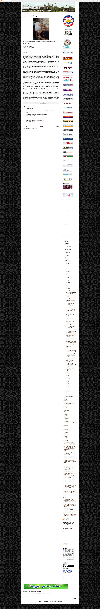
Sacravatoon (66, 425)
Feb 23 (67, 271)
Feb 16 (67, 282)
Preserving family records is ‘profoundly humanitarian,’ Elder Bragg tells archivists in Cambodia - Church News (70, 444)
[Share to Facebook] (44, 103)
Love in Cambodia (69, 338)
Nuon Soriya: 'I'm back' (70, 339)
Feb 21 (67, 274)
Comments (66, 578)
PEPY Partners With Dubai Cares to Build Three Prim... (70, 369)
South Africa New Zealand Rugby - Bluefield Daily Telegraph (70, 471)
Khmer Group (66, 414)
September (67, 250)
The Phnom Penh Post (68, 430)
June (66, 255)
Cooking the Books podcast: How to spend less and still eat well (70, 486)
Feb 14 (67, 285)
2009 (65, 244)
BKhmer (65, 399)
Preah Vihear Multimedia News (69, 422)
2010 (65, 243)
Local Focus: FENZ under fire (69, 487)
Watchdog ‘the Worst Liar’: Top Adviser (70, 359)
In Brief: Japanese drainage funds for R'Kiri (71, 332)
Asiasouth (65, 397)
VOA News (66, 433)
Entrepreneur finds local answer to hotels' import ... (71, 324)
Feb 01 (67, 388)
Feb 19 (67, 277)
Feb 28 (67, 263)
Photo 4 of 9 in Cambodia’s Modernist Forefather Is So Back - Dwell (70, 461)
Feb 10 (67, 373)
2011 (65, 241)
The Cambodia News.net (68, 428)
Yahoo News (66, 437)
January (66, 390)
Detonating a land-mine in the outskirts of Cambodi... (71, 290)
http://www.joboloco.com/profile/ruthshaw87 (37, 120)
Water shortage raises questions (70, 322)
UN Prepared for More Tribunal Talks (70, 361)
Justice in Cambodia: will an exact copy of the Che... (71, 296)
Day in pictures (68, 346)
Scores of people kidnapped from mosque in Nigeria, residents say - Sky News (70, 505)
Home (41, 126)
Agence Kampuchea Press (68, 396)
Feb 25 (67, 268)
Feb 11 (67, 372)
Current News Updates (68, 406)
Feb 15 (67, 283)
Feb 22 (67, 272)
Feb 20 (67, 276)
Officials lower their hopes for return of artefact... (71, 312)
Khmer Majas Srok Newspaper (69, 417)
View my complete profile (67, 528)
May (66, 257)
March (66, 260)
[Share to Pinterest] (45, 103)
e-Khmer (65, 407)
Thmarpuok (66, 432)
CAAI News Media (67, 519)
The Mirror (66, 429)
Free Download (66, 408)
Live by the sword (69, 317)
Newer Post (26, 126)
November (67, 247)
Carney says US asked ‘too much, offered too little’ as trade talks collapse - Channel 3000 (70, 508)
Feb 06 (67, 380)
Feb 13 (67, 287)
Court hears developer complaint (70, 304)
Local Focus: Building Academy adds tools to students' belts (69, 492)
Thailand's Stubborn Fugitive (71, 353)
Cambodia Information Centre (69, 403)
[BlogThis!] (41, 103)
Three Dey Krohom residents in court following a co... (71, 293)
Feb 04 (67, 383)
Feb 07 (67, 378)
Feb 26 (67, 266)
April (66, 258)
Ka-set (65, 411)
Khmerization (66, 419)
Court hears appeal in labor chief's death (71, 298)
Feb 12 (67, 288)
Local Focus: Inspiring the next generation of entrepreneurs (69, 494)
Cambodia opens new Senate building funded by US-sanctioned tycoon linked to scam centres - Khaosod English (70, 453)
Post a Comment (28, 124)
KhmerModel (66, 421)
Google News (66, 410)
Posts (65, 576)
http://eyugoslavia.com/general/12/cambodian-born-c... (71, 342)
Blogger (60, 601)
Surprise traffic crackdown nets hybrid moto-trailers (71, 310)
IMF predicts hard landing (70, 300)
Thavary (65, 426)
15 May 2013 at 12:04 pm (30, 121)
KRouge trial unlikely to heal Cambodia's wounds (71, 344)
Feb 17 (67, 280)
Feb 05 (67, 381)
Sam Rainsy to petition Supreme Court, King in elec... (70, 306)
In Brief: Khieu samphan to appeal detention (70, 327)
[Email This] (40, 103)
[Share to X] (43, 103)
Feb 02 (67, 386)
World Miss (66, 436)
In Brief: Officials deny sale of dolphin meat (71, 329)
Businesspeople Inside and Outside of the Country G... (71, 351)
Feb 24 (67, 269)
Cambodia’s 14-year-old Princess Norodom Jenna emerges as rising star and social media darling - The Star (70, 457)
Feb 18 (67, 279)
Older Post (57, 126)
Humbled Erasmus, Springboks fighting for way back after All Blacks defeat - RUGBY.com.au (69, 476)
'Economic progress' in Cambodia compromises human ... (71, 355)
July (66, 254)
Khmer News (66, 418)
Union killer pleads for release (71, 301)
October (66, 249)
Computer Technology (67, 572)
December (67, 246)
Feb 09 (67, 375)
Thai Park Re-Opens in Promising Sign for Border (71, 364)
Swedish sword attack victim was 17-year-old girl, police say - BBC (70, 515)
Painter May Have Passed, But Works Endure (70, 366)
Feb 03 (67, 384)
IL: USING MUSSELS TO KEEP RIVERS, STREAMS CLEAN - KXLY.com (69, 512)
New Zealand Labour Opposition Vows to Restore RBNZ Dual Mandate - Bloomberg (70, 480)
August (66, 252)
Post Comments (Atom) (32, 128)
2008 (65, 392)
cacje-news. (66, 400)
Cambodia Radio (67, 404)
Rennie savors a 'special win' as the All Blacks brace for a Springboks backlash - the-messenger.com (69, 468)
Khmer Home (66, 415)
